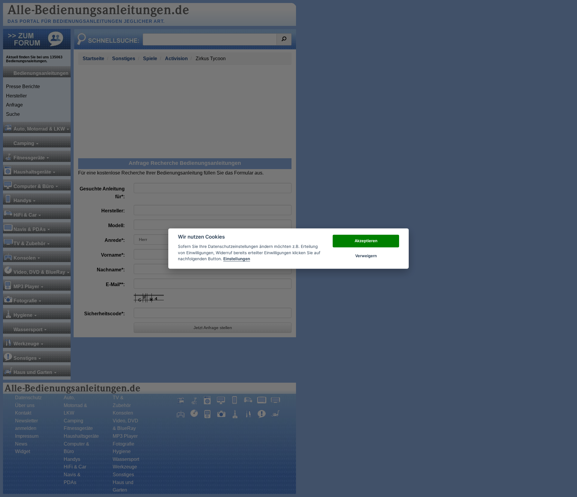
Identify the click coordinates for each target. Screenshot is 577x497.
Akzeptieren (366, 240)
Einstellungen (236, 258)
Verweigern (366, 255)
